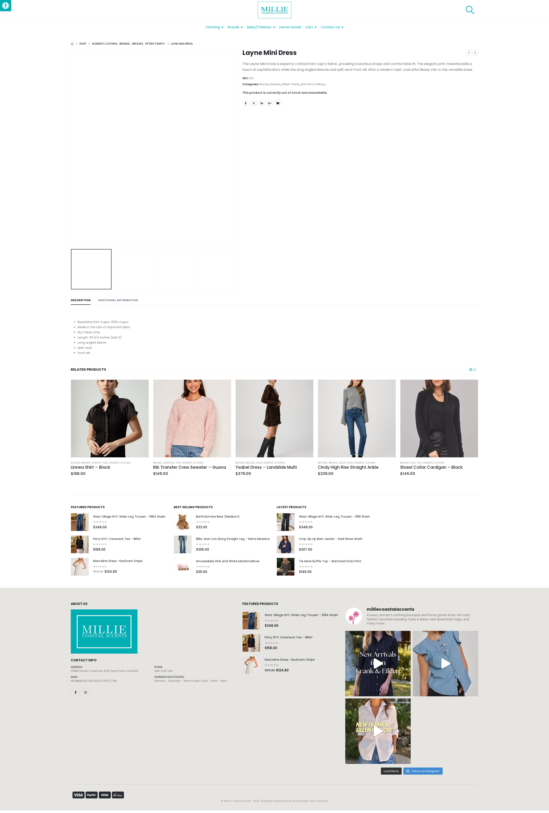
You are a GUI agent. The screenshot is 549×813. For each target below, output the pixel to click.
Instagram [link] (85, 692)
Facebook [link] (245, 103)
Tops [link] (105, 462)
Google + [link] (269, 103)
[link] (5, 5)
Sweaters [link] (169, 462)
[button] (72, 148)
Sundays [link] (96, 462)
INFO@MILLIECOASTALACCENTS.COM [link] (94, 681)
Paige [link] (259, 462)
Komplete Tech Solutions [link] (312, 801)
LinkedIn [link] (261, 103)
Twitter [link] (253, 103)
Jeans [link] (342, 462)
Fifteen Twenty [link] (291, 84)
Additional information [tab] (118, 300)
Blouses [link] (75, 462)
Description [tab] (80, 300)
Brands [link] (264, 84)
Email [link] (277, 103)
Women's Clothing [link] (313, 84)
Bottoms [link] (323, 462)
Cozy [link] (413, 462)
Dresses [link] (275, 84)
